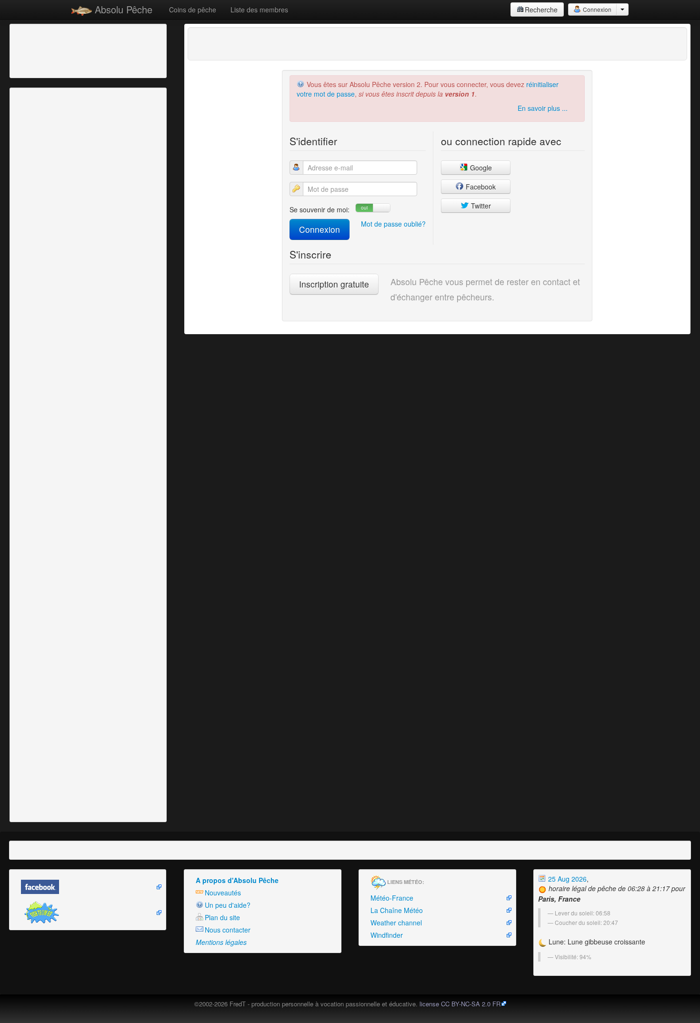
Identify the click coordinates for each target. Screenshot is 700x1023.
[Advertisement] (64, 50)
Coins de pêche (192, 9)
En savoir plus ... (543, 108)
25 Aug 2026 (566, 879)
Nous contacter (227, 929)
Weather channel (396, 922)
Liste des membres (259, 9)
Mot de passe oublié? (393, 223)
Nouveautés (223, 892)
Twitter (480, 205)
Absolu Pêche (122, 9)
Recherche (541, 9)
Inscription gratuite (334, 284)
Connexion (596, 9)
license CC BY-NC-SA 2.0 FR (460, 1003)
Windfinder (386, 935)
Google (480, 167)
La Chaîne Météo (396, 910)
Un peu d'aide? (227, 905)
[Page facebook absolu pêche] (87, 887)
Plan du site (222, 917)
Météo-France (391, 898)
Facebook (480, 186)
